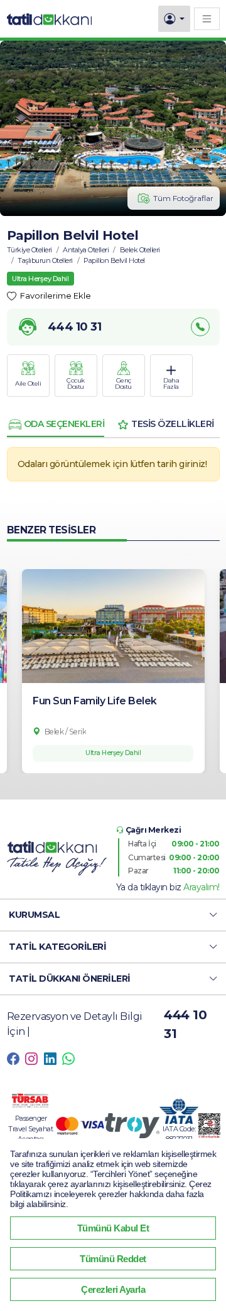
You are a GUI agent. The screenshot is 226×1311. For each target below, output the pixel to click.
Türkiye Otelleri (29, 249)
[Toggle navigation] (207, 18)
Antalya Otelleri (86, 249)
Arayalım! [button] (201, 887)
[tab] (56, 424)
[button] (113, 915)
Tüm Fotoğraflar (183, 198)
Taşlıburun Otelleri (45, 260)
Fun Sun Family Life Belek (95, 701)
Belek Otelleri (140, 249)
